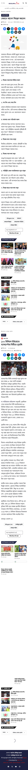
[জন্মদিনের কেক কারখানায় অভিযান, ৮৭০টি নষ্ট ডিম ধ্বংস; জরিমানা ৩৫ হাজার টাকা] (5, 290)
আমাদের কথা (5, 762)
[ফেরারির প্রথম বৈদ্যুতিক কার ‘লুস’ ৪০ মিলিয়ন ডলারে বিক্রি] (7, 246)
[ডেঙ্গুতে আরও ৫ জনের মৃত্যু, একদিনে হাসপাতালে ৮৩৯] (5, 304)
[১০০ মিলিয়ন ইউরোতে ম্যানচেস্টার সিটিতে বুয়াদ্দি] (5, 283)
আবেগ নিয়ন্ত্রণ (8, 221)
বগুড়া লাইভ (14, 225)
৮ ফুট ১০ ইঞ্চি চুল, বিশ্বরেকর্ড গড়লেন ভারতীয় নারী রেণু (7, 267)
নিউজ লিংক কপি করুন (14, 233)
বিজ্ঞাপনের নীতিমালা (16, 762)
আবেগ (19, 218)
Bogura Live (11, 218)
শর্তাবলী (10, 762)
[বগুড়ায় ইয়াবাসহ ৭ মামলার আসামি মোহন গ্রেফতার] (5, 297)
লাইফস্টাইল (8, 11)
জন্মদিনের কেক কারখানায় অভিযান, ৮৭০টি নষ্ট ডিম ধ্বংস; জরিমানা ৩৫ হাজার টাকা (18, 289)
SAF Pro (19, 760)
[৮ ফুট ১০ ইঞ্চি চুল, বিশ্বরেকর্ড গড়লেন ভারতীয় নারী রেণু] (7, 261)
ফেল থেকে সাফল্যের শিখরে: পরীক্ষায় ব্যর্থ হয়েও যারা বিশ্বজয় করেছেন (20, 252)
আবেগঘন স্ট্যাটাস (19, 221)
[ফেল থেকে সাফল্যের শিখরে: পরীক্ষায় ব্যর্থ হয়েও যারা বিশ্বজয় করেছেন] (21, 246)
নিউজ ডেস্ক (4, 22)
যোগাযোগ (23, 762)
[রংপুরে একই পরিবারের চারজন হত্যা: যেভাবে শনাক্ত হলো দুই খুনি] (5, 310)
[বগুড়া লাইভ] (14, 3)
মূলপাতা (3, 11)
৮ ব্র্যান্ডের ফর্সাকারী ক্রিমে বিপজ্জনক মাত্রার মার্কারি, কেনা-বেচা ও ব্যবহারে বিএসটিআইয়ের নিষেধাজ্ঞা (20, 269)
